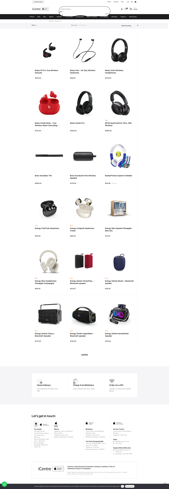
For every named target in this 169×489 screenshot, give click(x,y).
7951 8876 (70, 437)
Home (33, 21)
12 (79, 25)
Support (123, 17)
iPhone (32, 17)
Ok (122, 486)
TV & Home (69, 17)
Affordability (104, 17)
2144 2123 (118, 443)
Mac (44, 17)
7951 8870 (41, 441)
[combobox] (130, 25)
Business (114, 17)
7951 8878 (101, 437)
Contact (116, 1)
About (109, 1)
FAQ (122, 1)
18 (82, 25)
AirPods (59, 17)
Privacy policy (130, 486)
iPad (38, 17)
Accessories (80, 17)
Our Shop (38, 21)
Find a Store (39, 2)
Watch (51, 17)
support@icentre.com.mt (123, 450)
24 (85, 25)
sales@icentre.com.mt (122, 441)
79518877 (101, 449)
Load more (84, 354)
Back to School (92, 17)
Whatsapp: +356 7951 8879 (123, 454)
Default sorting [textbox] (126, 25)
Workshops (133, 17)
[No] (167, 486)
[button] (4, 484)
